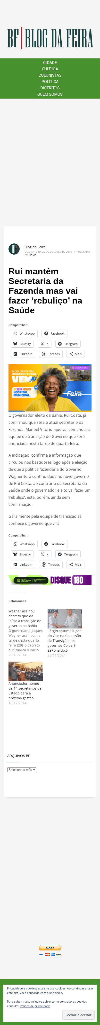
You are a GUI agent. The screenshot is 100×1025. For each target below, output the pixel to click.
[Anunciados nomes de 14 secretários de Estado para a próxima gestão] (25, 671)
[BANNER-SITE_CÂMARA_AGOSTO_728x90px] (50, 579)
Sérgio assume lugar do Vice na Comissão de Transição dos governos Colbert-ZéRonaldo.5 (64, 640)
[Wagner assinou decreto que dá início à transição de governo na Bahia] (28, 633)
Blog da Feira (35, 247)
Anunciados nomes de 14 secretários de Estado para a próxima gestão (25, 690)
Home (32, 255)
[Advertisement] (50, 162)
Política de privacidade (35, 1006)
